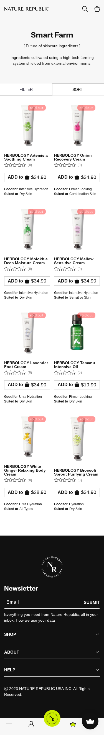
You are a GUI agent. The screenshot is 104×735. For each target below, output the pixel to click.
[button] (97, 9)
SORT (77, 89)
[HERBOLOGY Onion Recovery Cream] (77, 125)
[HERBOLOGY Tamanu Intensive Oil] (77, 332)
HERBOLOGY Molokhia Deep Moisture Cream (26, 261)
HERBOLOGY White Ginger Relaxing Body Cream (25, 470)
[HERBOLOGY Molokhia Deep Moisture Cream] (27, 228)
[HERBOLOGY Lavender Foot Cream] (27, 332)
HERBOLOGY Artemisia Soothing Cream (26, 157)
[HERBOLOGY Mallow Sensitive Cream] (77, 228)
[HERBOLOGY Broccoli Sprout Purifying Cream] (77, 438)
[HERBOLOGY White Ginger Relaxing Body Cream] (27, 436)
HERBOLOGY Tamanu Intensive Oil (74, 365)
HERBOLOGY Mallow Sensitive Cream (73, 261)
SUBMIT (92, 602)
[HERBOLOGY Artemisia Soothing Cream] (27, 125)
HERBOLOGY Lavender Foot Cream (26, 365)
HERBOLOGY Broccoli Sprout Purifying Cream (76, 472)
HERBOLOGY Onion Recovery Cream (73, 157)
